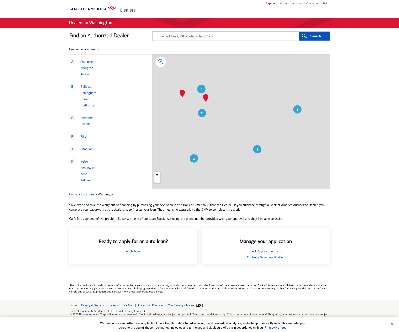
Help (325, 3)
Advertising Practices (151, 305)
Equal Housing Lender (129, 311)
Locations (296, 3)
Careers (113, 305)
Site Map (127, 305)
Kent (83, 174)
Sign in (270, 3)
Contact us (312, 3)
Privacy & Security (92, 305)
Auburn (85, 74)
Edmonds (86, 118)
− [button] (157, 180)
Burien (84, 99)
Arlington (86, 68)
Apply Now (133, 251)
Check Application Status (266, 251)
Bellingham (88, 93)
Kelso (84, 161)
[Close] (392, 324)
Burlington (87, 105)
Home (283, 3)
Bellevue (86, 87)
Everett (85, 124)
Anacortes (87, 62)
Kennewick (87, 168)
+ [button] (157, 174)
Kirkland (85, 180)
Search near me (160, 62)
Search (315, 36)
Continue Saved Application (265, 257)
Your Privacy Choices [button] (181, 305)
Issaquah (86, 149)
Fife (83, 136)
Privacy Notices (275, 327)
